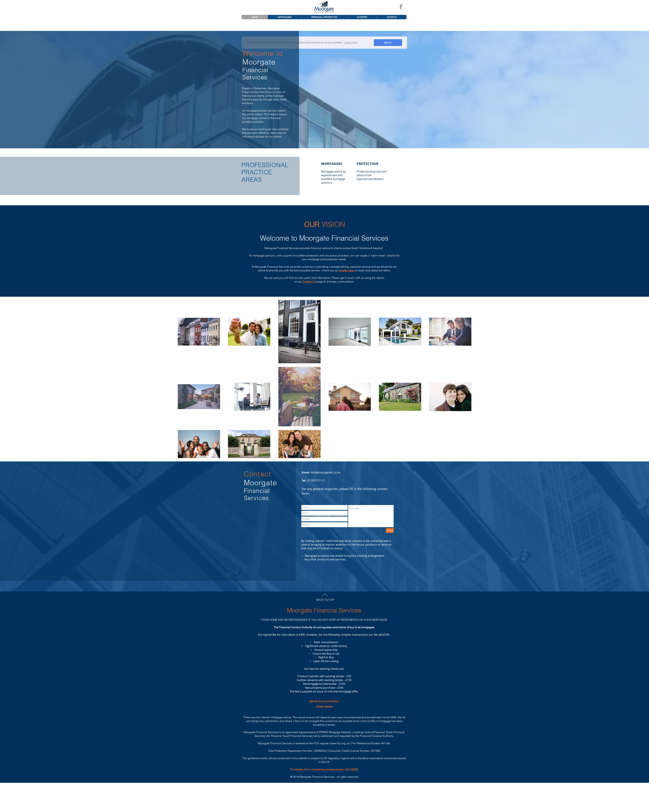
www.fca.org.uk (339, 743)
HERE (354, 769)
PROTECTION (367, 163)
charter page (347, 270)
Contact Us (309, 281)
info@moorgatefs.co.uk (325, 472)
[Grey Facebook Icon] (400, 6)
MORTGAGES (331, 163)
